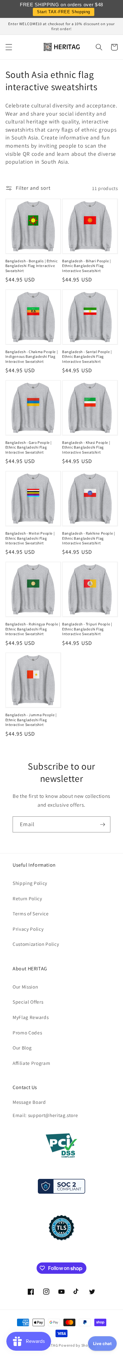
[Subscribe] (102, 824)
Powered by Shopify (77, 1345)
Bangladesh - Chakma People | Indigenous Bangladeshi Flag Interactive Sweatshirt (31, 356)
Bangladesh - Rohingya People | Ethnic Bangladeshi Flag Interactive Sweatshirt (32, 629)
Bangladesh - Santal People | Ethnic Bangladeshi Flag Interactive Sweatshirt (87, 356)
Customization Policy (36, 944)
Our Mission (25, 987)
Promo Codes (27, 1032)
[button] (8, 47)
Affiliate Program (31, 1063)
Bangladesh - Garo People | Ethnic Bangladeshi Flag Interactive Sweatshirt (28, 447)
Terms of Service (31, 913)
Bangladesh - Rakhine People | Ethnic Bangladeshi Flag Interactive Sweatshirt (88, 538)
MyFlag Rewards (31, 1017)
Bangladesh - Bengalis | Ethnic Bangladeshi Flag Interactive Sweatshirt (31, 266)
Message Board (29, 1102)
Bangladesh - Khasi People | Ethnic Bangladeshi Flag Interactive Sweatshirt (86, 447)
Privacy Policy (28, 929)
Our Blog (22, 1047)
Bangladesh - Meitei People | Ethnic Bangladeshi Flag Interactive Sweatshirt (30, 538)
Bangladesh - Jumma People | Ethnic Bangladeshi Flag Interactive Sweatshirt (31, 719)
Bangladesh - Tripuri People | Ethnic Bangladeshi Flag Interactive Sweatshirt (87, 629)
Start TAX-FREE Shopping (63, 11)
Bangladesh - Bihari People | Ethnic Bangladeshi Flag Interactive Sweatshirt (86, 266)
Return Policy (27, 898)
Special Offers (28, 1002)
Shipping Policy (30, 883)
